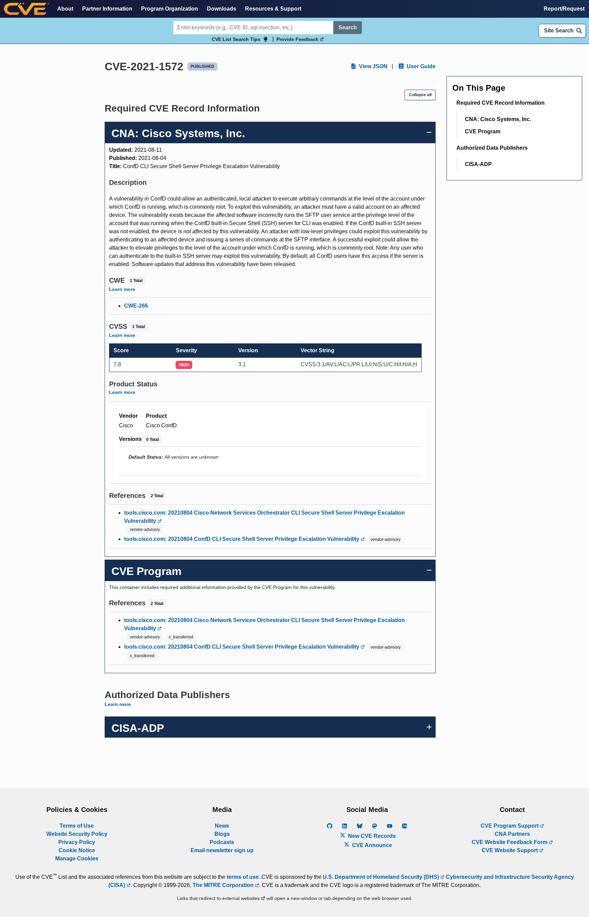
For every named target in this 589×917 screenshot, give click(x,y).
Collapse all (420, 94)
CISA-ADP (478, 164)
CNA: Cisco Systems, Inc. (498, 119)
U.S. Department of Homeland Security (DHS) (381, 877)
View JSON (373, 66)
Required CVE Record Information (500, 103)
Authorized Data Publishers (492, 148)
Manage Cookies (77, 858)
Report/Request (564, 9)
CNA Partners (512, 834)
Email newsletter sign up (222, 850)
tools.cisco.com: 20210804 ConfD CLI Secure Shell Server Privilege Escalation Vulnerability (242, 539)
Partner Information (107, 9)
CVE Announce (371, 845)
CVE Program (482, 131)
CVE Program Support (510, 826)
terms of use (243, 877)
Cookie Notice (77, 850)
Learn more (122, 289)
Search (347, 27)
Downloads (221, 9)
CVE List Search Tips (236, 39)
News (222, 826)
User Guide (420, 66)
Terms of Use (77, 826)
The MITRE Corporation (224, 885)
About (65, 9)
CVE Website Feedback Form (510, 842)
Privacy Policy (76, 842)
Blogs (222, 834)
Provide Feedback (298, 39)
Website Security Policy (76, 834)
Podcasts (222, 842)
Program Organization (169, 9)
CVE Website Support (510, 850)
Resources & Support (273, 9)
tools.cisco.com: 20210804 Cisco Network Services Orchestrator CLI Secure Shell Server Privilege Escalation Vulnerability (264, 517)
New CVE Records (371, 836)
